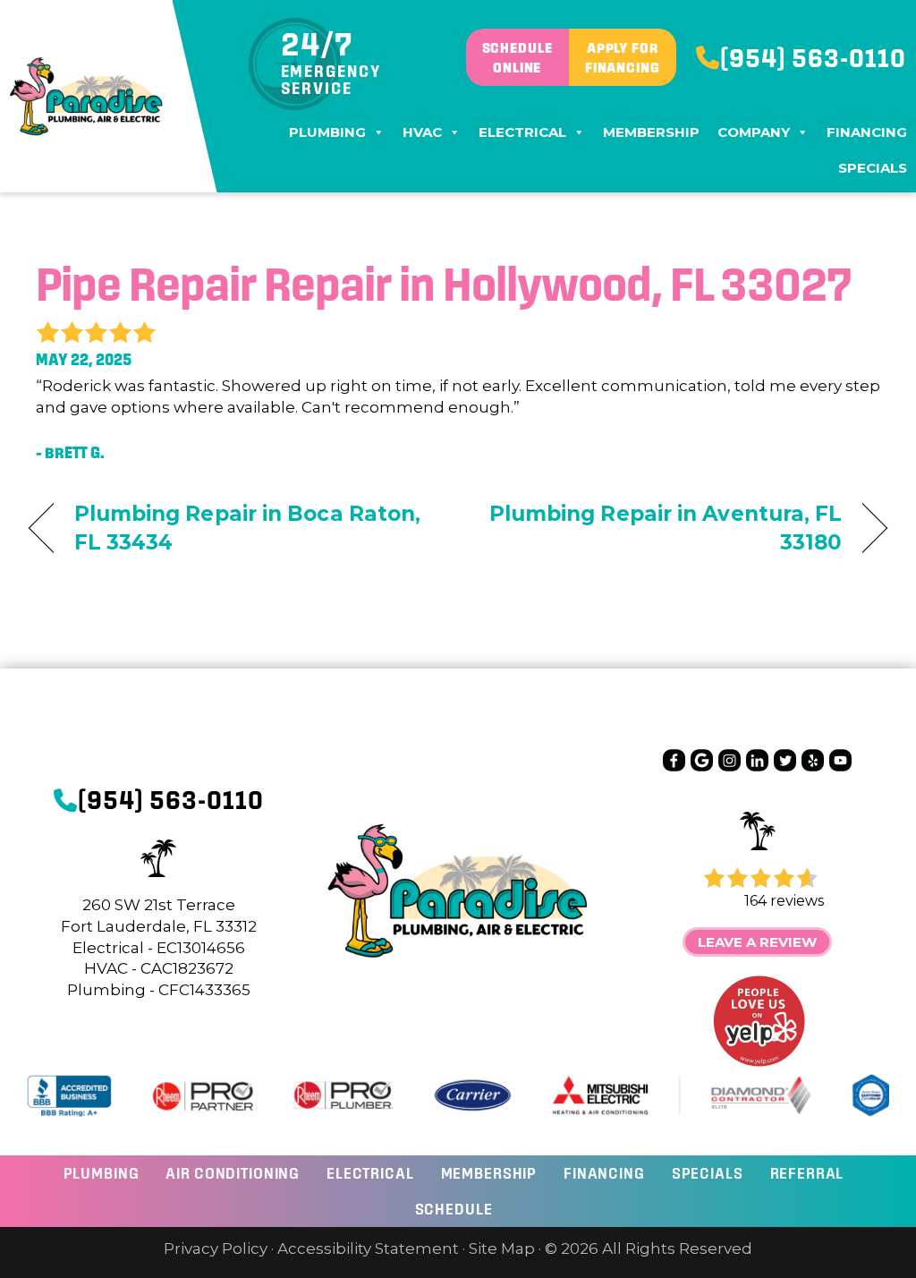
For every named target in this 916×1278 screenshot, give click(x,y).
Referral (807, 1172)
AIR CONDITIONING (232, 1172)
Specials (872, 167)
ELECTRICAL (370, 1172)
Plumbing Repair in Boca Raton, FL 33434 (247, 528)
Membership (651, 132)
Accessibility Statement (368, 1248)
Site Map (502, 1248)
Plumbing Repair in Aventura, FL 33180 (662, 528)
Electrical (522, 132)
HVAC (422, 132)
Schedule (454, 1208)
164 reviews (784, 900)
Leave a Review (757, 941)
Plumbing (327, 132)
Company (753, 132)
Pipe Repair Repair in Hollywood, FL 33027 (444, 283)
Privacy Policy (215, 1248)
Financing (867, 132)
